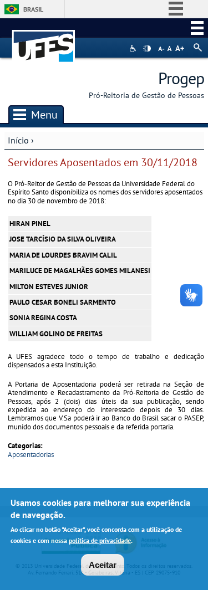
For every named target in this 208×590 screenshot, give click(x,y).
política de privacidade (100, 540)
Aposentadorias (31, 454)
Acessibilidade (134, 48)
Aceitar (102, 565)
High (147, 49)
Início (18, 140)
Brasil (33, 9)
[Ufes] (44, 40)
